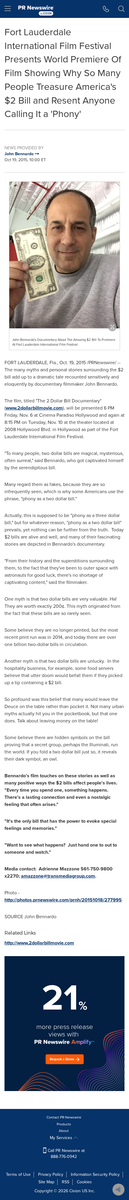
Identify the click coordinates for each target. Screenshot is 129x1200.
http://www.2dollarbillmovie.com (39, 942)
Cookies (84, 1182)
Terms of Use (18, 1174)
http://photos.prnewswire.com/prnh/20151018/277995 (63, 899)
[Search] (121, 9)
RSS (65, 1182)
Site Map (46, 1182)
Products (64, 1124)
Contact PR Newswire (63, 1117)
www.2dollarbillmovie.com (34, 407)
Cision (75, 1191)
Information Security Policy (95, 1174)
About (64, 1130)
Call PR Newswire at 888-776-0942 (65, 1153)
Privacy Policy (50, 1174)
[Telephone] (106, 9)
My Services (62, 1138)
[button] (64, 255)
